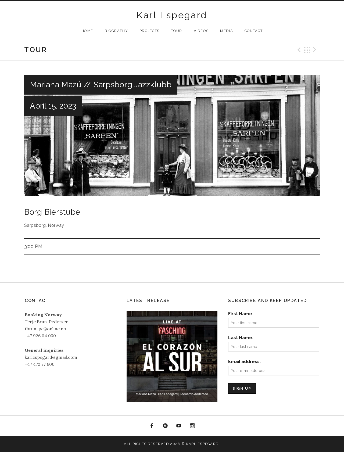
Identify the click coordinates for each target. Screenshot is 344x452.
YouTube (179, 426)
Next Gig (315, 49)
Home (87, 31)
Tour (176, 31)
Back (307, 49)
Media (226, 31)
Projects (149, 31)
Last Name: (240, 337)
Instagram (192, 426)
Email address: (244, 361)
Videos (201, 31)
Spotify (165, 426)
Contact (254, 31)
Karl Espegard (172, 15)
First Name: (240, 313)
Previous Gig (298, 49)
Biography (116, 31)
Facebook (151, 426)
